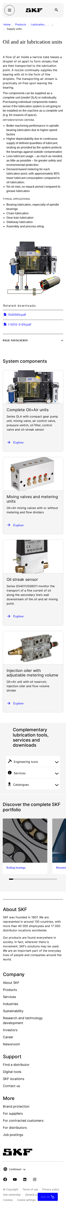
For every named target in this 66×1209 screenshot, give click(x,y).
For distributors (15, 1128)
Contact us (11, 1086)
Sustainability (13, 1011)
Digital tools (12, 1072)
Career (8, 1037)
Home (6, 24)
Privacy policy (50, 1189)
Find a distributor (16, 1065)
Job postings (13, 1135)
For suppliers (13, 1113)
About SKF (11, 983)
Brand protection (16, 1106)
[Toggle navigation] (9, 10)
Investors (10, 1030)
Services (9, 997)
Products (20, 24)
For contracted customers (23, 1120)
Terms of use (30, 1189)
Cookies (8, 1199)
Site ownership (12, 1194)
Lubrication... (38, 24)
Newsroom (11, 1044)
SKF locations (13, 1079)
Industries (10, 1004)
